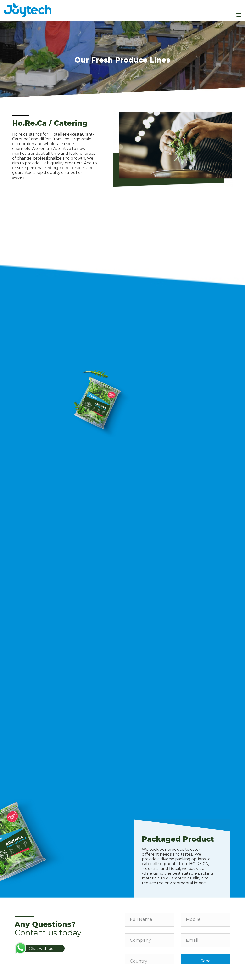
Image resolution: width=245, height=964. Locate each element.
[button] (239, 14)
